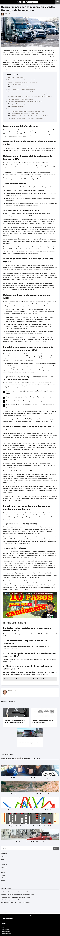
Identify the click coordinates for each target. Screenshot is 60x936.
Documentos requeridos (16, 84)
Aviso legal (3, 926)
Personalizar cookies (5, 929)
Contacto (3, 927)
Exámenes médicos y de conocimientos (20, 87)
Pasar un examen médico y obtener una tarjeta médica (21, 89)
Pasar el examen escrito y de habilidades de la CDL (20, 99)
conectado (18, 758)
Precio (3, 880)
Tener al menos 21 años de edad (16, 77)
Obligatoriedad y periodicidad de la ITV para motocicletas (16, 902)
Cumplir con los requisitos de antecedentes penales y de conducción (25, 101)
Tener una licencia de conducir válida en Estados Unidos (22, 80)
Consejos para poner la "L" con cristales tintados (13, 900)
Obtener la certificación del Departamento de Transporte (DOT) (23, 82)
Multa (3, 875)
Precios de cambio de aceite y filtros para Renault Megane (16, 897)
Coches (4, 862)
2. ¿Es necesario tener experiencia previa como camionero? (25, 113)
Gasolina (4, 870)
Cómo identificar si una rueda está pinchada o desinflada (15, 892)
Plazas (3, 878)
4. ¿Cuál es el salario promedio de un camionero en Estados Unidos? (28, 118)
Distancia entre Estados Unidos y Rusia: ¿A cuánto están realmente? (18, 894)
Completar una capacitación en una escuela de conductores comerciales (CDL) (27, 94)
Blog (3, 857)
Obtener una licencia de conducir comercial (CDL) (20, 92)
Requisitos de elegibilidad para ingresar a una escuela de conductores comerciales (31, 96)
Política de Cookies (5, 931)
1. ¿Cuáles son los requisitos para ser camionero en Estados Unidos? (27, 111)
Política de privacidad (6, 933)
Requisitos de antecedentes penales (19, 104)
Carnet (3, 859)
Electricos (4, 867)
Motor (3, 872)
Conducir (4, 864)
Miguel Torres (7, 13)
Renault (4, 883)
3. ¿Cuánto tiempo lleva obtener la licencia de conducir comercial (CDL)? (29, 116)
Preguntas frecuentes (13, 109)
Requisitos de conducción (17, 106)
